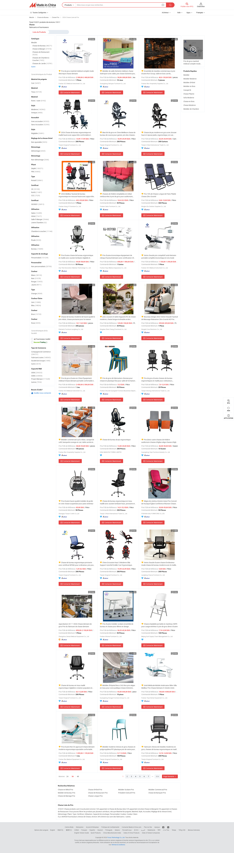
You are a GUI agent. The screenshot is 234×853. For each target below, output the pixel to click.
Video (92, 39)
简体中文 (60, 830)
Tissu (36, 92)
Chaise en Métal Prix (65, 789)
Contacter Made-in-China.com (131, 827)
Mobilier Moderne (189, 79)
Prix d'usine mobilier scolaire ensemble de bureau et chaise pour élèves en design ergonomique (116, 625)
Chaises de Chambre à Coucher (40, 59)
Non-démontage (40, 159)
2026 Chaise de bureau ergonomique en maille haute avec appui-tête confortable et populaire (75, 133)
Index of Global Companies (151, 833)
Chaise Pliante (188, 94)
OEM (36, 372)
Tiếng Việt (182, 830)
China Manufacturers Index (112, 833)
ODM (36, 376)
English (52, 830)
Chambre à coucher (41, 231)
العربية (143, 830)
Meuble (34, 42)
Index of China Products (131, 833)
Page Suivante (169, 776)
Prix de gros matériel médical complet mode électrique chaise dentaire (76, 72)
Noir (36, 278)
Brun (36, 314)
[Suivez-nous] (168, 827)
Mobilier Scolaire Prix (126, 789)
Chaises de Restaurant (40, 53)
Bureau (37, 249)
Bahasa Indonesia (194, 830)
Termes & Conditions (118, 845)
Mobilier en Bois (189, 86)
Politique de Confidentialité (110, 827)
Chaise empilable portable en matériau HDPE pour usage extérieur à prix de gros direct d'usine (159, 625)
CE (35, 189)
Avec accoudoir (40, 121)
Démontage (38, 151)
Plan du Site (148, 827)
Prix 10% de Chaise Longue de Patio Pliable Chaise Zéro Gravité (158, 195)
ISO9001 (37, 204)
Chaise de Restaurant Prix (98, 793)
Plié (35, 171)
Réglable (37, 133)
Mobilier (186, 75)
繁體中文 (69, 830)
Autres (36, 382)
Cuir (36, 83)
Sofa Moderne (188, 97)
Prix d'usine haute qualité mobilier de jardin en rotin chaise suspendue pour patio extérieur (76, 502)
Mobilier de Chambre (191, 109)
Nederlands (151, 830)
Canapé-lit (187, 90)
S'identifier (201, 6)
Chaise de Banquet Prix (157, 793)
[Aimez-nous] (163, 827)
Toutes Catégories (39, 12)
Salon (36, 213)
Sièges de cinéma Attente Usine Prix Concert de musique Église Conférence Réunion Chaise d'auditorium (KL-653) (159, 502)
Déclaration (79, 827)
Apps (188, 12)
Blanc (36, 275)
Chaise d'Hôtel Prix (95, 789)
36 (73, 776)
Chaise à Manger (42, 49)
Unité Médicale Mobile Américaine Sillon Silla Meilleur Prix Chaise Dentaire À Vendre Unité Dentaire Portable (159, 686)
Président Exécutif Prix (126, 793)
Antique (37, 112)
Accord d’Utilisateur (92, 827)
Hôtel (36, 216)
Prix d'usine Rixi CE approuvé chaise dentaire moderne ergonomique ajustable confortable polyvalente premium (76, 748)
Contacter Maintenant (71, 92)
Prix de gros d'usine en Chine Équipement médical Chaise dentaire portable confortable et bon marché (76, 379)
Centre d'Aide (69, 827)
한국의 (136, 830)
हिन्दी (159, 830)
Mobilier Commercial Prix (157, 789)
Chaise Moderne (189, 105)
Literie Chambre (39, 222)
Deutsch (100, 830)
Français (84, 830)
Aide (178, 12)
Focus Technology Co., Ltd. (116, 837)
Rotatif (37, 180)
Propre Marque (40, 379)
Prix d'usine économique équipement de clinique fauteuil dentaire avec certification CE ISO (117, 256)
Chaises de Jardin (42, 63)
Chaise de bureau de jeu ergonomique (116, 439)
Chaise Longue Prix (95, 796)
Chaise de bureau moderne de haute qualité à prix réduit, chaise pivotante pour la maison (77, 318)
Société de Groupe (40, 360)
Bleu (36, 305)
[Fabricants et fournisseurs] (42, 5)
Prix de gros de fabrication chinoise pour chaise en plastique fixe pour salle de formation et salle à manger (117, 379)
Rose (35, 323)
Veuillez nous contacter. (42, 393)
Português (108, 830)
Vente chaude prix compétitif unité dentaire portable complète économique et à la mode (158, 256)
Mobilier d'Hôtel (189, 82)
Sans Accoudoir (40, 124)
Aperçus (157, 827)
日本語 (76, 830)
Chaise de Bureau (42, 45)
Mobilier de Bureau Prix (66, 793)
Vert (36, 302)
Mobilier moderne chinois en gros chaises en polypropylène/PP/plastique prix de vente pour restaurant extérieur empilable (117, 748)
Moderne (38, 109)
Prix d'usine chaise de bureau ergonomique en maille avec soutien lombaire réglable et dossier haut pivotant (76, 256)
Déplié (37, 168)
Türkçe (174, 830)
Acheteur (165, 12)
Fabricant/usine (41, 357)
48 (78, 776)
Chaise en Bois (188, 101)
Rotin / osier (38, 100)
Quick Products (96, 833)
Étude (36, 240)
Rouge (37, 281)
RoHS (36, 192)
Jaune (36, 285)
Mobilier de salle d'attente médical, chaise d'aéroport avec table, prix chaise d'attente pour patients (118, 72)
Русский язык (127, 830)
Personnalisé (39, 257)
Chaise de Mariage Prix (66, 796)
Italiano (117, 830)
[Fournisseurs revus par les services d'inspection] (42, 339)
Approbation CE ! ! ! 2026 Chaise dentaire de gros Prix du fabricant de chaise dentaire (75, 625)
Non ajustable (39, 142)
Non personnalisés (41, 266)
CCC (35, 195)
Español (92, 830)
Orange (36, 293)
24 (67, 776)
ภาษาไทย (166, 830)
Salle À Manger (40, 219)
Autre (33, 66)
